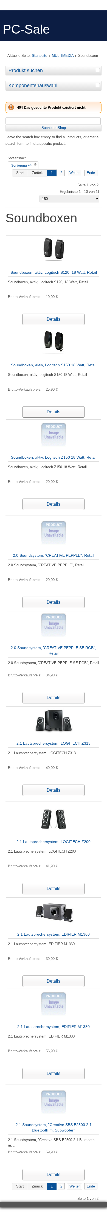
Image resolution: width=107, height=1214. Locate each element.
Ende (91, 173)
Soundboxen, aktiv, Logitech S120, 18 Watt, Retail (53, 272)
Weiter (74, 173)
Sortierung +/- (21, 165)
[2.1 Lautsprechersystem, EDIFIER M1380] (53, 1015)
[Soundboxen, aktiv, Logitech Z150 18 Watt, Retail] (53, 446)
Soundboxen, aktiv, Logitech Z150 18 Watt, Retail (53, 457)
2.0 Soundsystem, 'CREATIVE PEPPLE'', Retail (53, 555)
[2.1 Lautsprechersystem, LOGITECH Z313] (53, 732)
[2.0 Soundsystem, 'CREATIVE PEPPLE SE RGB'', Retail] (53, 636)
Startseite (39, 56)
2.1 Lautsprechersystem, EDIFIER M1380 (53, 1026)
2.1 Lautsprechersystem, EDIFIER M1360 (53, 934)
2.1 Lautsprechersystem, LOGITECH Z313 (53, 743)
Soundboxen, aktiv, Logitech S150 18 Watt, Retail (53, 365)
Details (53, 319)
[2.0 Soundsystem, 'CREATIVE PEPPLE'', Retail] (53, 544)
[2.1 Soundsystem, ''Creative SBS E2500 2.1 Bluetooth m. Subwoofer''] (53, 1113)
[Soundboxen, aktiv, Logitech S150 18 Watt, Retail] (53, 353)
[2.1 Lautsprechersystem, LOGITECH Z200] (53, 830)
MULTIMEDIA (63, 56)
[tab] (98, 70)
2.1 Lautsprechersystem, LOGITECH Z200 (53, 841)
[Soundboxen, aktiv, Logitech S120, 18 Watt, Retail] (53, 261)
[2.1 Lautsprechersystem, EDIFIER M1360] (53, 923)
